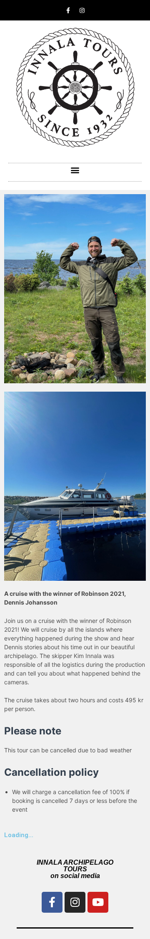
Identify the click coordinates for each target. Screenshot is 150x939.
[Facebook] (52, 902)
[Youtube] (98, 902)
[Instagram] (82, 10)
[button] (75, 170)
